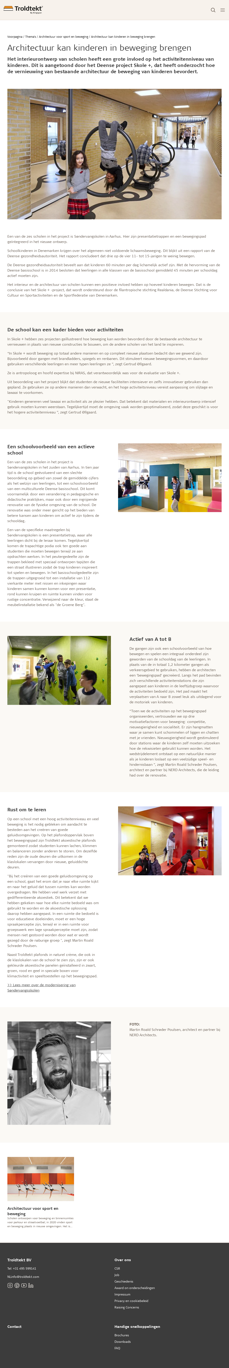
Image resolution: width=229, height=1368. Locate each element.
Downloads (122, 1341)
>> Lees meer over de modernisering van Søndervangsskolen (41, 987)
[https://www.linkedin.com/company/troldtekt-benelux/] (31, 1285)
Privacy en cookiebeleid (131, 1301)
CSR (117, 1268)
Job (116, 1275)
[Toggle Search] (213, 10)
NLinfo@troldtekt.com (23, 1277)
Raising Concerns (126, 1307)
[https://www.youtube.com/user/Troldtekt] (24, 1285)
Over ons (122, 1259)
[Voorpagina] (23, 10)
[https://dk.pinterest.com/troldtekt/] (17, 1285)
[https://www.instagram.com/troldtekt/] (10, 1285)
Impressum (122, 1294)
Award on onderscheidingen (134, 1288)
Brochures (121, 1335)
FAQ (117, 1348)
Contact (14, 1326)
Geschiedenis (123, 1281)
